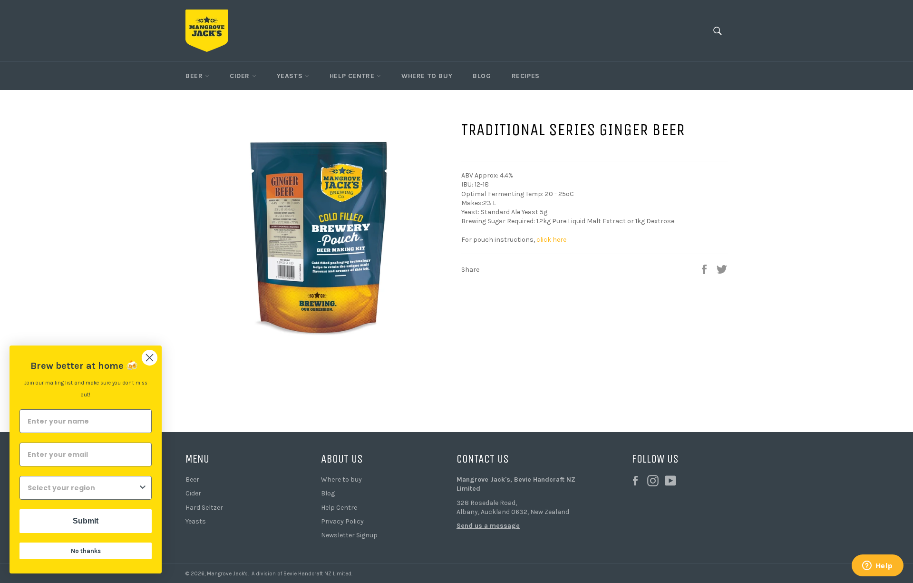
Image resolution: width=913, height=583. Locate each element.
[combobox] (83, 487)
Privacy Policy (342, 521)
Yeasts (291, 76)
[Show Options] (142, 487)
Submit (85, 521)
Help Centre (353, 76)
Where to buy (341, 479)
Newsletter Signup (349, 535)
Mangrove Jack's (227, 574)
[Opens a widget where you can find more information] (877, 566)
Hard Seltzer (204, 508)
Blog (482, 76)
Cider (241, 76)
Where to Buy (426, 76)
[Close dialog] (149, 357)
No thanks (86, 550)
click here (551, 240)
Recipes (526, 76)
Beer (195, 76)
